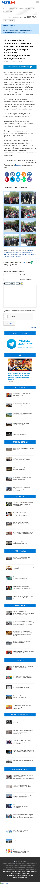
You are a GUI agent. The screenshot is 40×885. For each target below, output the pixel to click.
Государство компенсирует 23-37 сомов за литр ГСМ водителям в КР (22, 587)
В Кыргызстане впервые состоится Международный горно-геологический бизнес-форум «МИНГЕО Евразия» (23, 623)
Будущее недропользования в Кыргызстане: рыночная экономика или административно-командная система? (22, 633)
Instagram (33, 17)
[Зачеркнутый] (12, 283)
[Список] (19, 283)
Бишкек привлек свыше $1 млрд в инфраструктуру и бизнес (22, 558)
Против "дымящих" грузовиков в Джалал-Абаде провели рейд (21, 523)
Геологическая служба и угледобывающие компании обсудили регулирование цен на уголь (23, 613)
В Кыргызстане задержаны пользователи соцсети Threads (21, 458)
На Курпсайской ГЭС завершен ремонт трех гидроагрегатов (21, 542)
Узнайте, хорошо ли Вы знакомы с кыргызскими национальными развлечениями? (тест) (22, 851)
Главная (5, 25)
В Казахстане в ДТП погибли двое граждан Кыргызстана (22, 478)
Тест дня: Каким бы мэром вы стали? (23, 840)
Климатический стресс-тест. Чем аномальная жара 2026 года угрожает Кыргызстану (23, 707)
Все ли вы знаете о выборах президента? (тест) (20, 831)
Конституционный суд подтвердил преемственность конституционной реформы (22, 678)
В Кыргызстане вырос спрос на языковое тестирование (21, 404)
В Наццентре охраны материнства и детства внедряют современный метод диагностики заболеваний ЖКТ (23, 816)
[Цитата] (17, 283)
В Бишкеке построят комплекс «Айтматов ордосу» (21, 424)
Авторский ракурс (14, 8)
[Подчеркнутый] (9, 283)
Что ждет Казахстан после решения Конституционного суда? (23, 667)
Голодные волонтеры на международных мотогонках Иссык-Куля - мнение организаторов (22, 514)
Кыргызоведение (30, 8)
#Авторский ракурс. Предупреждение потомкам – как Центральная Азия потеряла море (23, 732)
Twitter (24, 17)
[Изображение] (14, 283)
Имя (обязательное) (26, 275)
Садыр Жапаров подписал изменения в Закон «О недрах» (23, 652)
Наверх (34, 328)
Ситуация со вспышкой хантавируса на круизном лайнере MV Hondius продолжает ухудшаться (23, 796)
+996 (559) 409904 (10, 265)
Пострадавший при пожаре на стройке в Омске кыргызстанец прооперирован (21, 489)
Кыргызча (6, 14)
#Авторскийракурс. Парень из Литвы (23, 760)
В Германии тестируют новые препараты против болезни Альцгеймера (21, 806)
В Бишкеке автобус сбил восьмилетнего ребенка (19, 468)
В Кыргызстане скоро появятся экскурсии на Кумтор (21, 642)
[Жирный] (4, 283)
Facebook (27, 17)
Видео (22, 8)
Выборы (5, 8)
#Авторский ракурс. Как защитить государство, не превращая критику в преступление (23, 742)
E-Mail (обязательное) (26, 279)
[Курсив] (7, 283)
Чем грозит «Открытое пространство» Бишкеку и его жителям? (23, 696)
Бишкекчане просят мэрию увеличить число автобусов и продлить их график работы (23, 504)
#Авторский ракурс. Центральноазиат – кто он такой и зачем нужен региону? (23, 751)
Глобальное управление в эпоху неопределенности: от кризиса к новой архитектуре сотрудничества (22, 687)
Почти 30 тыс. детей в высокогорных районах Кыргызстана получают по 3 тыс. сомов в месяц (23, 534)
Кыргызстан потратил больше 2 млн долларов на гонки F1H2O (23, 597)
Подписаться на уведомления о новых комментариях (21, 310)
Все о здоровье (8, 11)
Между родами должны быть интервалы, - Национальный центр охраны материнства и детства (22, 787)
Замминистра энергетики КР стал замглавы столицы (22, 394)
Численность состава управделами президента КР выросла (22, 433)
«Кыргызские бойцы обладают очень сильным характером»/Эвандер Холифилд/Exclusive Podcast (19, 376)
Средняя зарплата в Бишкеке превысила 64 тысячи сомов (21, 577)
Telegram (35, 17)
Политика (12, 25)
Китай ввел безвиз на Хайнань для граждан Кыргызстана (22, 414)
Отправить (9, 323)
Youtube (30, 17)
